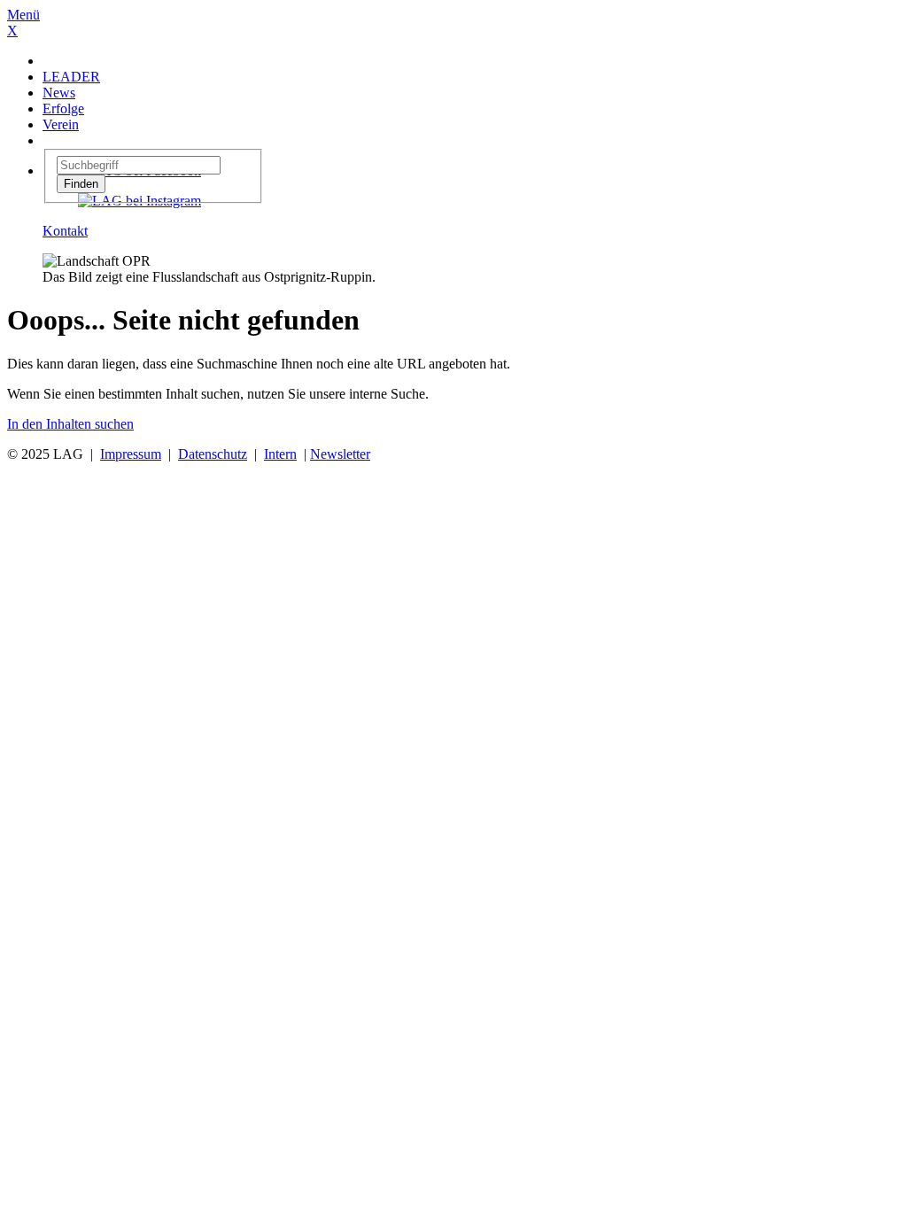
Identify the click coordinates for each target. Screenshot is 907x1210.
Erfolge (63, 108)
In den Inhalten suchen (70, 423)
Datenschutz (212, 454)
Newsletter (340, 454)
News (59, 92)
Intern (280, 454)
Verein (61, 124)
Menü (23, 14)
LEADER (71, 76)
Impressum (130, 454)
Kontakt (65, 230)
